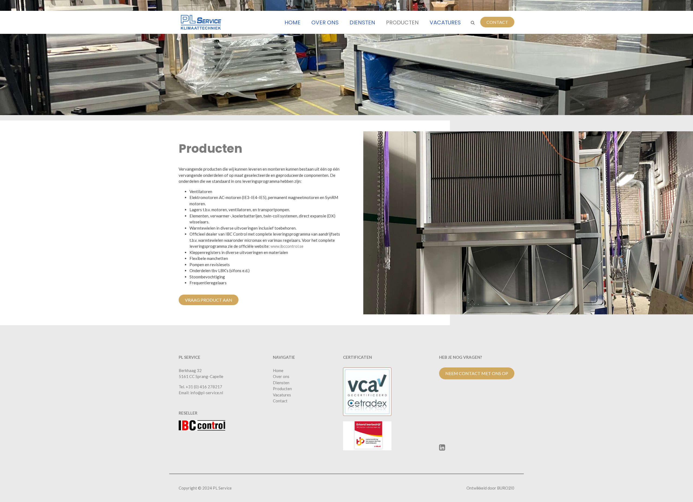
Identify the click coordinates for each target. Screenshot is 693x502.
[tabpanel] (346, 57)
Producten (402, 22)
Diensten (362, 22)
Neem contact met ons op (476, 373)
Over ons (325, 22)
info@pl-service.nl (206, 392)
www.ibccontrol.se (286, 246)
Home (292, 22)
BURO (505, 487)
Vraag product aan (208, 299)
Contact (497, 22)
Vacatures (445, 22)
